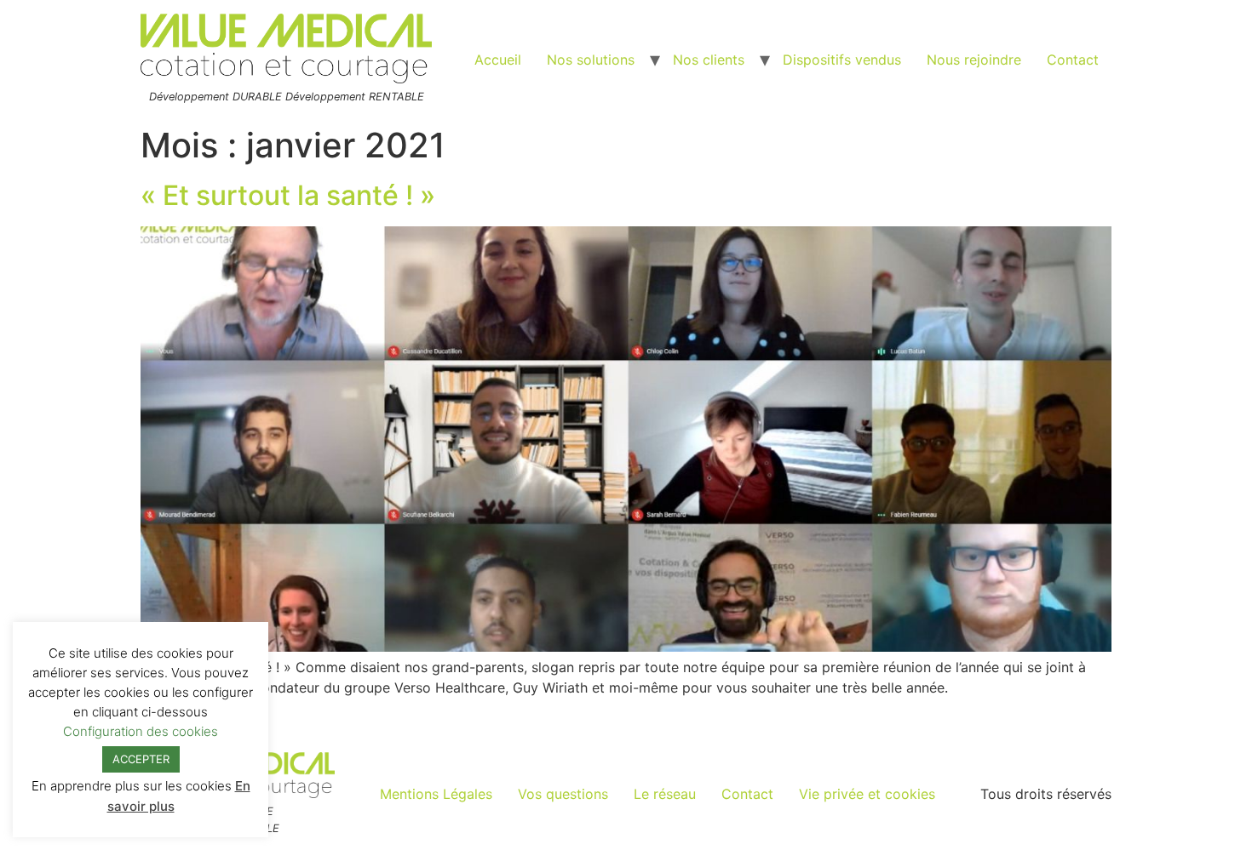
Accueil (497, 59)
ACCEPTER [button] (140, 759)
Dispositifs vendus (842, 59)
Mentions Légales (436, 793)
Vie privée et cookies (867, 793)
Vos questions (563, 793)
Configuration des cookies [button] (140, 731)
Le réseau (665, 793)
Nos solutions (591, 59)
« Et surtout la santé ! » (288, 195)
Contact (1073, 59)
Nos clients (708, 59)
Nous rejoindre (974, 59)
